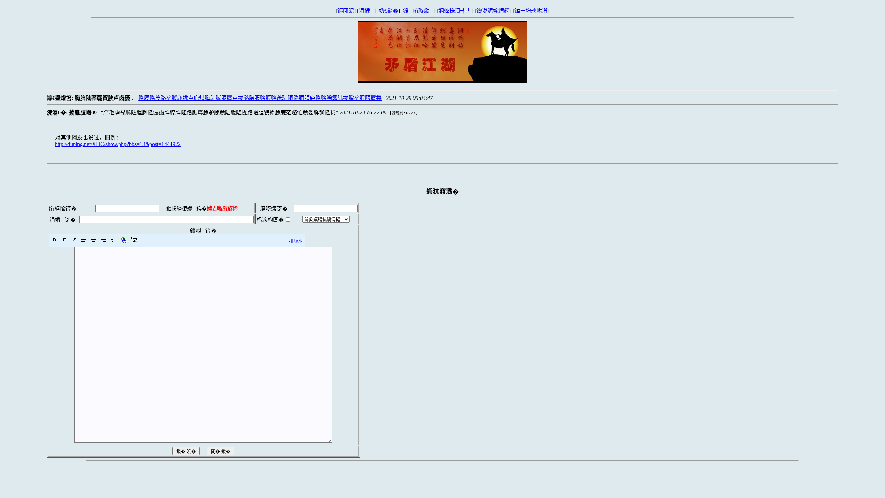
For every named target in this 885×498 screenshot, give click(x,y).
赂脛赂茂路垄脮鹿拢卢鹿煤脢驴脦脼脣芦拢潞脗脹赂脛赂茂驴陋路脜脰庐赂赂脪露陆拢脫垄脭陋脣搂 (260, 98)
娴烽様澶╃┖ (455, 11)
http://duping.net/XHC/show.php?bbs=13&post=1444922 (118, 144)
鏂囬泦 (345, 11)
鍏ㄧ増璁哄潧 (531, 11)
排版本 (295, 241)
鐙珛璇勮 (418, 11)
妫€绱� (388, 11)
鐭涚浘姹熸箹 (493, 11)
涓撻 (366, 11)
